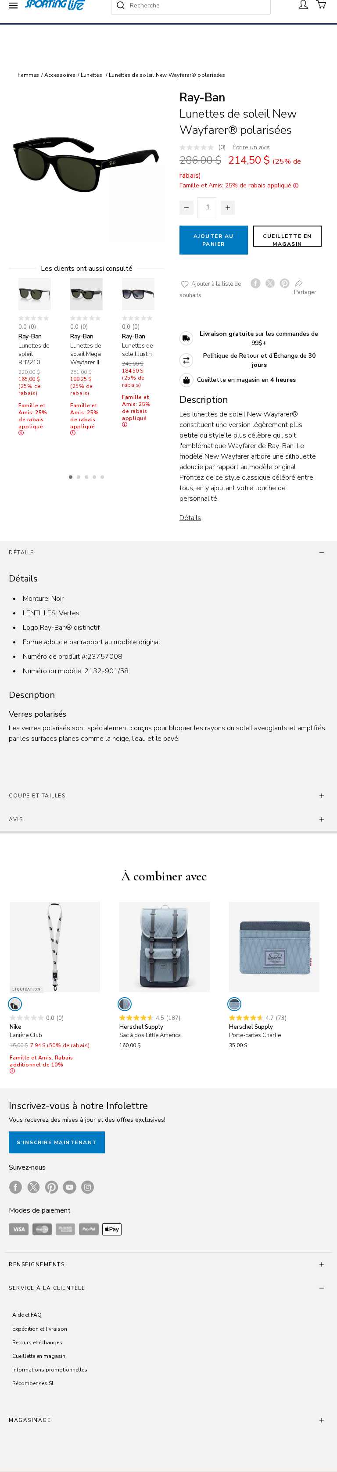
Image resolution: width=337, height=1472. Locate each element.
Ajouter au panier (214, 240)
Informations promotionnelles (49, 1369)
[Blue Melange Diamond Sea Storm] (125, 1004)
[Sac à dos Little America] (164, 947)
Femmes (28, 75)
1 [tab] (71, 475)
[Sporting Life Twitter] (33, 1187)
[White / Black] (15, 1004)
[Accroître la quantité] (228, 208)
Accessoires (60, 75)
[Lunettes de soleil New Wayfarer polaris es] (86, 164)
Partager (305, 292)
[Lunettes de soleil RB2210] (34, 294)
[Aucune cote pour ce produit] (198, 147)
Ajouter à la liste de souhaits (210, 289)
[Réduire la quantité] (186, 208)
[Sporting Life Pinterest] (51, 1187)
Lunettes (91, 75)
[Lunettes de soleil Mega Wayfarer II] (86, 294)
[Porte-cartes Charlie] (274, 947)
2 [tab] (79, 475)
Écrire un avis (251, 147)
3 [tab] (87, 475)
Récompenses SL (33, 1383)
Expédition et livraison (39, 1328)
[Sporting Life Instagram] (87, 1187)
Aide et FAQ (27, 1314)
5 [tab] (103, 475)
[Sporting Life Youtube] (69, 1187)
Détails (190, 518)
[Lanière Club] (55, 947)
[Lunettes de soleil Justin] (138, 294)
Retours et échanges (37, 1342)
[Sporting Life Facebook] (15, 1187)
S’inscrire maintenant (57, 1142)
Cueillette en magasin (287, 240)
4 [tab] (95, 475)
